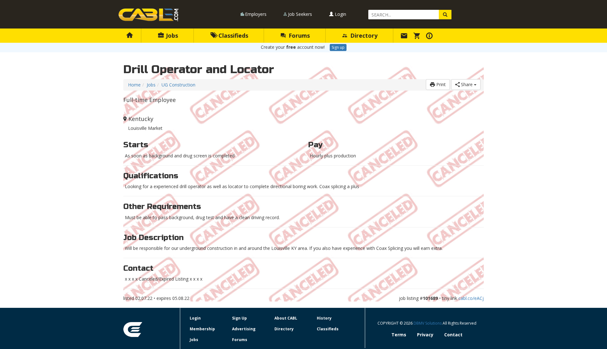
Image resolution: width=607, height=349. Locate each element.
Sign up (338, 47)
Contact (453, 335)
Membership (202, 329)
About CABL (285, 318)
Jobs (171, 35)
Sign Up (239, 318)
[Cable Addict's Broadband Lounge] (149, 15)
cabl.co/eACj (471, 298)
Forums (298, 35)
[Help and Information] (430, 35)
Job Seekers (300, 14)
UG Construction (178, 85)
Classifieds (232, 35)
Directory (363, 35)
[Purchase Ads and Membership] (418, 35)
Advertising (243, 329)
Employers (256, 14)
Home (134, 85)
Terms (398, 335)
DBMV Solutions (428, 323)
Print (440, 84)
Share (467, 84)
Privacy (425, 335)
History (324, 318)
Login (340, 14)
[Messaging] (405, 35)
